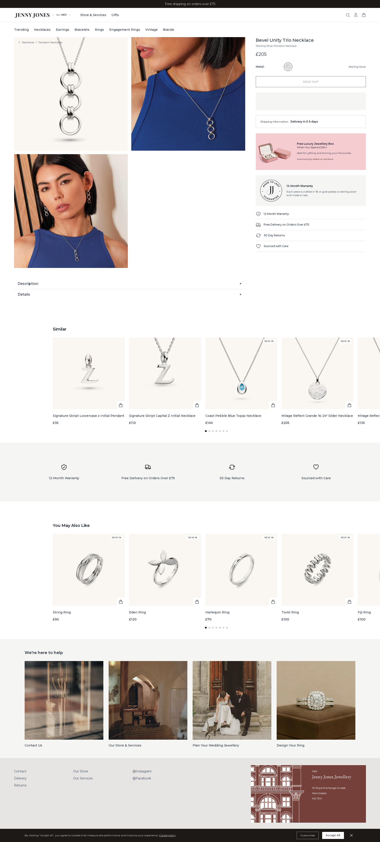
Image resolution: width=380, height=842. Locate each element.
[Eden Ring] (165, 578)
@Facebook (142, 778)
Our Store (80, 771)
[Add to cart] (121, 405)
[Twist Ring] (317, 578)
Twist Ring (290, 612)
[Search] (348, 15)
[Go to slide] (206, 431)
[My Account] (356, 15)
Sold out (310, 81)
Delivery (20, 778)
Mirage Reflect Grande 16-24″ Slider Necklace (317, 416)
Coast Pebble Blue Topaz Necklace (233, 416)
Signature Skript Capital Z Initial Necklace (162, 416)
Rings (99, 30)
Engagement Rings (124, 30)
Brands (168, 30)
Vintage (151, 30)
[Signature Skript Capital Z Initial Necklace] (165, 381)
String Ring (62, 612)
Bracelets (82, 30)
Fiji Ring (364, 612)
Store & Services (93, 15)
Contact (20, 771)
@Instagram (142, 771)
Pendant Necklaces (50, 42)
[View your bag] (364, 15)
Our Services (83, 778)
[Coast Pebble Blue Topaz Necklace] (241, 381)
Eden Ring (137, 612)
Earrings (62, 30)
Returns (20, 785)
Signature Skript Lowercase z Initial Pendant (88, 416)
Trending (21, 30)
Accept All (333, 835)
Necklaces (42, 30)
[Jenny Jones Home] (42, 14)
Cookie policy (167, 835)
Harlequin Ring (217, 612)
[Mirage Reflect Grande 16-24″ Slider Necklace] (317, 381)
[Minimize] (351, 835)
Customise (307, 835)
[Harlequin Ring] (241, 578)
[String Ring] (89, 578)
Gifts (115, 15)
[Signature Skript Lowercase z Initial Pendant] (89, 381)
